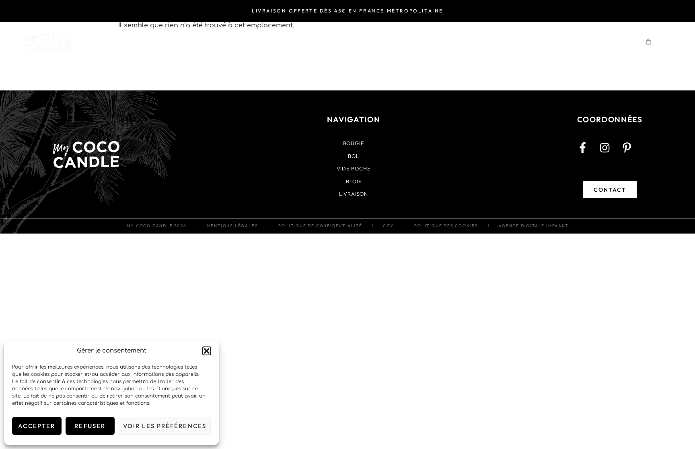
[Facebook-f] (588, 153)
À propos (460, 41)
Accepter (36, 426)
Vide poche (336, 41)
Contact (603, 41)
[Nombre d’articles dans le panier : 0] (648, 41)
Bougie (228, 41)
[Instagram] (610, 153)
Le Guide (400, 41)
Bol (282, 41)
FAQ (510, 41)
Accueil (174, 41)
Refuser (89, 426)
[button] (207, 351)
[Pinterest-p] (632, 153)
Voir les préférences (164, 426)
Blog (552, 41)
